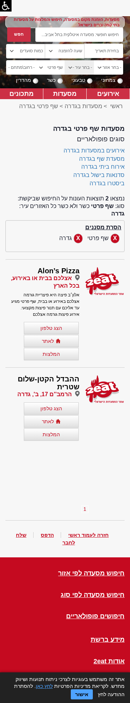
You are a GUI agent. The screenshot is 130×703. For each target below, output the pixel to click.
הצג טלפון (51, 328)
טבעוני (78, 80)
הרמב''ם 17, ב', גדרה (44, 394)
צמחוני (108, 80)
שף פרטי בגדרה (38, 106)
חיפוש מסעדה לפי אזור (91, 573)
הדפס (47, 535)
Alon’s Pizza (58, 271)
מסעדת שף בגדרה (102, 159)
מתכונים (21, 93)
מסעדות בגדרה (83, 106)
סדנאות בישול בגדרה (99, 175)
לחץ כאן (44, 686)
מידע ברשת (108, 639)
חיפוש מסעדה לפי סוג (93, 595)
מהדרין (23, 80)
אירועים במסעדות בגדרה (94, 150)
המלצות (51, 354)
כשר (51, 80)
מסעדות (65, 93)
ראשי (116, 106)
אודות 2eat (109, 661)
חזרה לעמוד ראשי (88, 535)
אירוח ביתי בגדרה (103, 167)
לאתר (48, 341)
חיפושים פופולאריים (95, 616)
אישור (81, 694)
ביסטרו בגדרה (107, 183)
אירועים (108, 93)
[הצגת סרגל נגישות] (6, 6)
